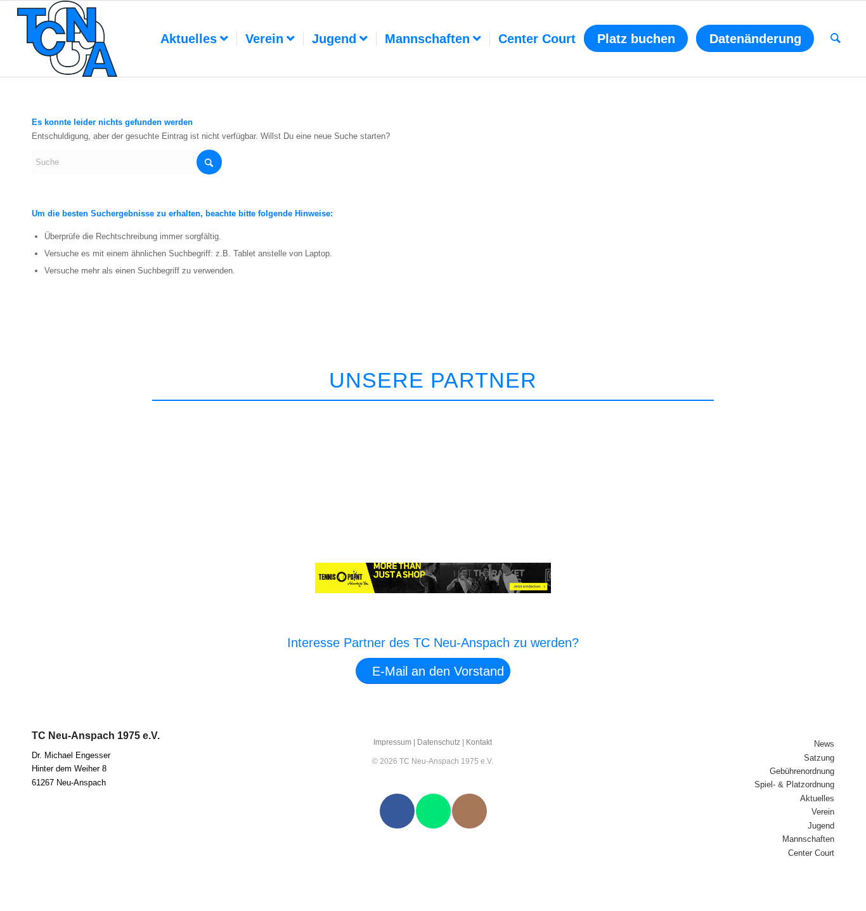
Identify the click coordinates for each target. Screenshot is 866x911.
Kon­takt (479, 742)
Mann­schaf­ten (808, 839)
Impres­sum (392, 742)
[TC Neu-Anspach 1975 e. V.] (67, 39)
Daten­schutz (438, 742)
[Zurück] (803, 416)
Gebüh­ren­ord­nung (802, 771)
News (824, 744)
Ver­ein (822, 811)
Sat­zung (819, 758)
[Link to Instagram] (469, 811)
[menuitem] (194, 39)
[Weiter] (833, 416)
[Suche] (835, 39)
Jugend (821, 825)
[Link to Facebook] (397, 811)
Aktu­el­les (817, 798)
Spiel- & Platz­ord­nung (794, 784)
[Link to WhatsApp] (433, 811)
